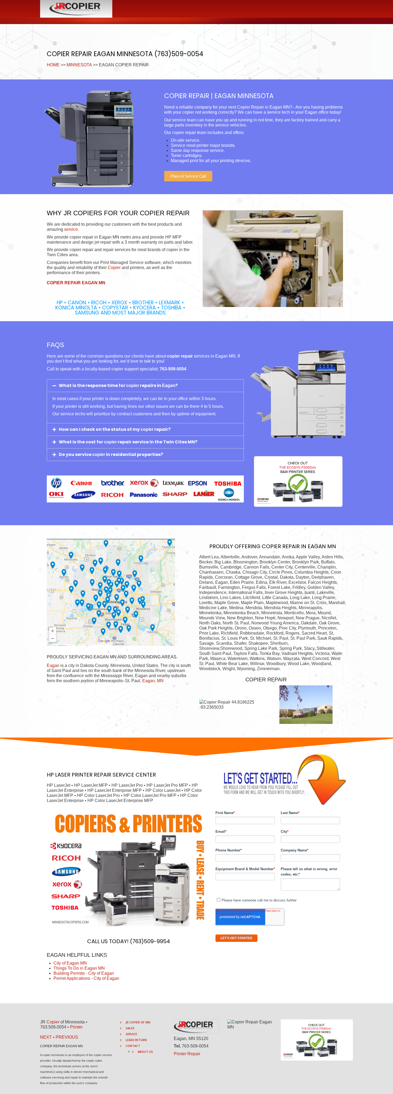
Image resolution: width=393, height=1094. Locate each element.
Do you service (75, 454)
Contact (133, 1046)
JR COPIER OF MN (138, 1022)
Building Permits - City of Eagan (83, 973)
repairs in (150, 385)
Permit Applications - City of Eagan (86, 978)
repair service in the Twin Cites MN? (157, 442)
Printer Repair (187, 1053)
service (71, 229)
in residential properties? (134, 454)
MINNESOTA (79, 65)
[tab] (145, 385)
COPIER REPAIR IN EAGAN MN (299, 546)
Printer (76, 1027)
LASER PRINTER (74, 774)
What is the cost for (81, 442)
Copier (114, 267)
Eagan (53, 665)
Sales (130, 1028)
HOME (53, 65)
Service (131, 1034)
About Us (145, 1052)
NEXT (46, 1037)
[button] (188, 176)
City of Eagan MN (70, 963)
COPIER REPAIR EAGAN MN (76, 283)
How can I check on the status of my (100, 429)
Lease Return (136, 1040)
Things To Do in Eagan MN (79, 968)
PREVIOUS (67, 1037)
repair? (162, 429)
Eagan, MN (153, 680)
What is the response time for (92, 385)
